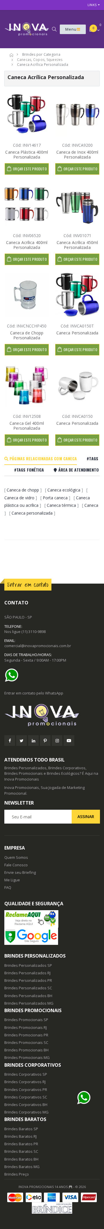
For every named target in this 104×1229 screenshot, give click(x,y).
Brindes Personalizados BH (28, 995)
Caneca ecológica (63, 490)
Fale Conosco (16, 864)
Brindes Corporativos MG (26, 1112)
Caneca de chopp (23, 490)
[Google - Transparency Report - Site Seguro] (52, 936)
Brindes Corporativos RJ (25, 1081)
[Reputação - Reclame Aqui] (52, 919)
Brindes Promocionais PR (26, 1035)
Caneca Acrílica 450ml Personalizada (77, 245)
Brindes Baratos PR (21, 1143)
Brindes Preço (16, 1174)
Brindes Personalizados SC (28, 987)
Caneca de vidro (19, 497)
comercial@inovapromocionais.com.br (37, 645)
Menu (71, 29)
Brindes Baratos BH (21, 1159)
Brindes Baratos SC (21, 1151)
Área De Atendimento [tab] (78, 470)
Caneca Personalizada (77, 333)
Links (92, 5)
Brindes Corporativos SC (25, 1097)
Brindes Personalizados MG (28, 1003)
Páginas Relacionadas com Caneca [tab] (42, 458)
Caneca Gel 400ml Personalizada (27, 425)
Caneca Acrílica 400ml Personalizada (26, 245)
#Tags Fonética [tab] (29, 470)
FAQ (7, 887)
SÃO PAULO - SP (18, 617)
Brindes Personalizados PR (28, 980)
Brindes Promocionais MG (27, 1057)
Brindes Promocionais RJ (25, 1027)
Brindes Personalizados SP (28, 965)
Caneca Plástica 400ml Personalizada (26, 154)
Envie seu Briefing (20, 872)
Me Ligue (12, 879)
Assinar (85, 816)
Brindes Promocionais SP (26, 1019)
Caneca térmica (61, 505)
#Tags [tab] (92, 458)
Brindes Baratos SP (21, 1128)
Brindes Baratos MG (22, 1166)
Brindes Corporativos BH (25, 1104)
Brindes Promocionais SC (26, 1042)
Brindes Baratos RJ (20, 1136)
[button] (54, 29)
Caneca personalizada (32, 513)
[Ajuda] (13, 675)
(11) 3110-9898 (33, 631)
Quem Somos (16, 857)
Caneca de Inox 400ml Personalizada (77, 154)
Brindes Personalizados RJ (27, 972)
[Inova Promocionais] (52, 715)
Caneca (91, 505)
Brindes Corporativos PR (25, 1089)
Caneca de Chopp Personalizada (27, 335)
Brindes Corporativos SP (25, 1074)
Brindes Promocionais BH (26, 1050)
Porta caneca (55, 497)
